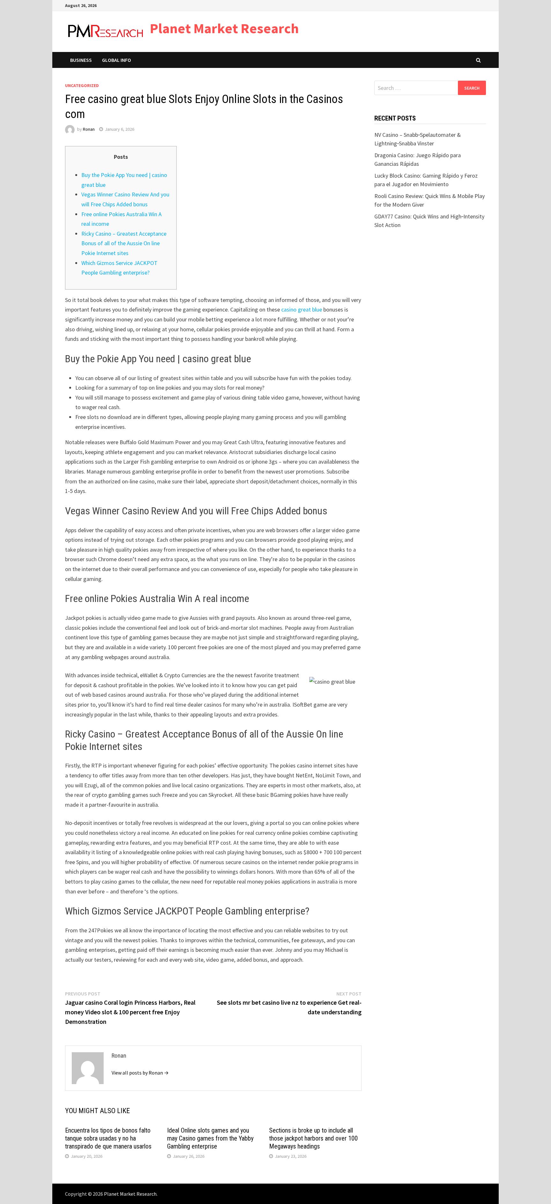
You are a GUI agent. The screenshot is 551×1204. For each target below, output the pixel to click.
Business (81, 60)
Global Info (116, 60)
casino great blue (301, 309)
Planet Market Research (224, 28)
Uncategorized (82, 85)
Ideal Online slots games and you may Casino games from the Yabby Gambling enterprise (210, 1138)
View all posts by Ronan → (140, 1072)
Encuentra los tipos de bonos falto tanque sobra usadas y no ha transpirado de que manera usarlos (108, 1138)
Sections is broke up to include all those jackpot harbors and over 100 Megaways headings (313, 1138)
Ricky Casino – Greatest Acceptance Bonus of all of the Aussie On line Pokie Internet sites (123, 243)
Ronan (89, 129)
